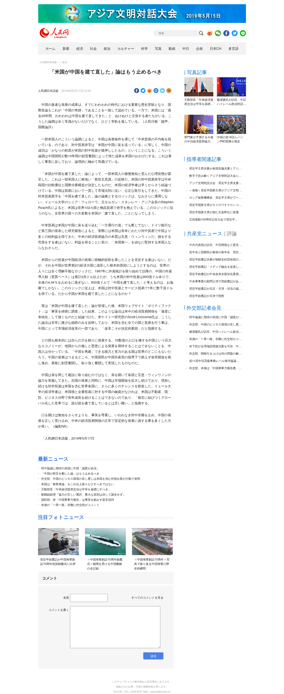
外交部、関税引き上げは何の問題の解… (215, 353)
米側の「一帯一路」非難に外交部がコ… (215, 339)
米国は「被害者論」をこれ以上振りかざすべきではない (77, 484)
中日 (185, 48)
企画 (199, 48)
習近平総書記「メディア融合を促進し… (215, 266)
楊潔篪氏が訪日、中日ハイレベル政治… (215, 331)
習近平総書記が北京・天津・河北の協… (215, 288)
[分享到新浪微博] (149, 90)
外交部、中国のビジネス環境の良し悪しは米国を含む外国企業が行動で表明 (90, 478)
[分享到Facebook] (136, 90)
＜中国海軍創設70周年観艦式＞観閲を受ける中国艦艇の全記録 (104, 563)
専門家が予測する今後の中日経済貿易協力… (198, 139)
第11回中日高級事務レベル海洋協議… (214, 361)
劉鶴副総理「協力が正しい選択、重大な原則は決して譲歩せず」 (83, 494)
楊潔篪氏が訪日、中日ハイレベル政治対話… (231, 101)
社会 (93, 48)
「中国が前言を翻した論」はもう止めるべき (70, 473)
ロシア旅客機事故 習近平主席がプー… (215, 197)
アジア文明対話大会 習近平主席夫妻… (215, 183)
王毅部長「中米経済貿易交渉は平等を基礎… (198, 101)
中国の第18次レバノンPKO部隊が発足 (230, 139)
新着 (66, 48)
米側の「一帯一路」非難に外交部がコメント (70, 505)
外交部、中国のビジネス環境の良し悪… (215, 324)
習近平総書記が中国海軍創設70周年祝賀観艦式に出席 (57, 561)
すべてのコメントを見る (147, 597)
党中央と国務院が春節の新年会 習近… (215, 252)
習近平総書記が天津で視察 (206, 296)
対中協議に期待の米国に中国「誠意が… (215, 317)
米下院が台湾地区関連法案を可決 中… (215, 346)
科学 (144, 48)
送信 (153, 656)
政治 (107, 48)
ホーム (51, 48)
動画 (172, 48)
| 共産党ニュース (203, 233)
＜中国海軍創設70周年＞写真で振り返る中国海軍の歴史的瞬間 (151, 563)
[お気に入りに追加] (169, 90)
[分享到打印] (162, 90)
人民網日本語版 (48, 62)
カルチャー (125, 48)
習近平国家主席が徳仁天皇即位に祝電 (214, 212)
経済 (79, 48)
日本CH (215, 48)
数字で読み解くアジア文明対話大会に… (215, 175)
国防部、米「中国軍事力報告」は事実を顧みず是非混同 (77, 499)
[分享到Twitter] (143, 90)
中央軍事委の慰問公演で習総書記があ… (215, 281)
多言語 (233, 48)
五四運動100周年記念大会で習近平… (213, 219)
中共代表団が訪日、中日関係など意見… (215, 245)
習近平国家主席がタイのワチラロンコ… (215, 205)
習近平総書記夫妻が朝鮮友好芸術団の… (215, 259)
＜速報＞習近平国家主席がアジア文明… (215, 190)
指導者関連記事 (203, 158)
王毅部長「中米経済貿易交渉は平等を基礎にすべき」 (76, 489)
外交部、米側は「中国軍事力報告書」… (215, 368)
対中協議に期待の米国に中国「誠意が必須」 (70, 468)
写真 (158, 48)
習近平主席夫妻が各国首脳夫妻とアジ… (215, 168)
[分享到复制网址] (156, 90)
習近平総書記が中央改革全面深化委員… (215, 274)
